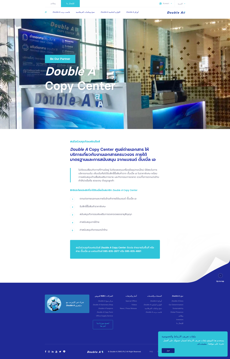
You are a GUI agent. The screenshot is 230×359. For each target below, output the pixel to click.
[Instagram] (12, 190)
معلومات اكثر (202, 344)
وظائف (53, 3)
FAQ (151, 351)
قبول (168, 350)
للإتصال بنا (70, 3)
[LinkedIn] (12, 195)
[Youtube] (12, 200)
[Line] (12, 210)
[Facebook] (11, 185)
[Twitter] (12, 205)
